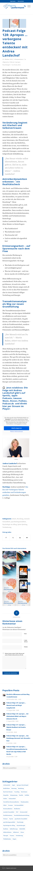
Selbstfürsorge (14, 829)
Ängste (14, 839)
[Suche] (24, 6)
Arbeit (14, 519)
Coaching (16, 792)
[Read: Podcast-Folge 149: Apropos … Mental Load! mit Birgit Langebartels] (4, 703)
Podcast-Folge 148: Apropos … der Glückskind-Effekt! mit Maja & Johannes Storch (17, 716)
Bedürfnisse (6, 788)
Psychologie (20, 822)
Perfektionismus (7, 815)
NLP (17, 812)
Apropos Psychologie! (22, 785)
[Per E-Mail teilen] (27, 537)
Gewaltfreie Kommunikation (11, 802)
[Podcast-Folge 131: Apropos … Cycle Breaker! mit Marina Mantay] (23, 585)
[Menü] (28, 6)
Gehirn (5, 798)
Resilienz (5, 829)
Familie (21, 795)
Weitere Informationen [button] (16, 431)
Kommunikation (7, 809)
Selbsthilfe (22, 829)
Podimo (22, 401)
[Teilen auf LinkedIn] (20, 537)
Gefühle (27, 795)
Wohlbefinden (7, 839)
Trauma (12, 835)
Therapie (5, 835)
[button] (3, 868)
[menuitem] (13, 1)
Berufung (20, 519)
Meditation (17, 809)
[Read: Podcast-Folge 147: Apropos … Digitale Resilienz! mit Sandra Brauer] (4, 725)
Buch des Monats (8, 792)
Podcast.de (8, 403)
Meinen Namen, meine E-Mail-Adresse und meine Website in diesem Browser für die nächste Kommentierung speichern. (14, 655)
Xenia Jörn (17, 65)
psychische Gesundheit (21, 819)
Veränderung (6, 527)
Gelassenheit (12, 798)
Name (25, 633)
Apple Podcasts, (10, 397)
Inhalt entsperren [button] (16, 428)
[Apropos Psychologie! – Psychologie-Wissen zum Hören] (14, 23)
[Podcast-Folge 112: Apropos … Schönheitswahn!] (23, 599)
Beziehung (21, 788)
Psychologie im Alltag (9, 524)
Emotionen (24, 792)
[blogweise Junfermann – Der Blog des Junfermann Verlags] (13, 6)
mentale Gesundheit (8, 812)
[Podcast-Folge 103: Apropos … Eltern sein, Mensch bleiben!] (9, 599)
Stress (22, 832)
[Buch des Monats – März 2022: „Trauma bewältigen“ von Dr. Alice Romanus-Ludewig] (9, 572)
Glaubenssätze (25, 802)
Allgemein (5, 62)
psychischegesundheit (18, 522)
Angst (13, 785)
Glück (5, 805)
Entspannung (13, 795)
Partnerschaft (23, 812)
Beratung (13, 788)
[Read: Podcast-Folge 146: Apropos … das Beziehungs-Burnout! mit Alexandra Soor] (4, 736)
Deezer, (14, 401)
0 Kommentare (18, 59)
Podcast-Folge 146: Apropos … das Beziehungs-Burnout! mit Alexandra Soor (18, 738)
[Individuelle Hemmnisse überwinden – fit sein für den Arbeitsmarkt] (9, 558)
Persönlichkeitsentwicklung (21, 815)
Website (26, 647)
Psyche (11, 819)
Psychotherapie (21, 825)
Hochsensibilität (18, 805)
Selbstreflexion (7, 832)
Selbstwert (16, 832)
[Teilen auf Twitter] (13, 537)
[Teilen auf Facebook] (6, 537)
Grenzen (10, 805)
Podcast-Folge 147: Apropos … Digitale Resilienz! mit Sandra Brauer (16, 727)
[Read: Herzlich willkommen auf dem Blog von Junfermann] (4, 695)
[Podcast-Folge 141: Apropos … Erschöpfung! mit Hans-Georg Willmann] (23, 572)
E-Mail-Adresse (26, 641)
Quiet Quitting (22, 524)
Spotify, (6, 395)
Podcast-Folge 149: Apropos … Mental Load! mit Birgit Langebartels (16, 705)
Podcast (5, 819)
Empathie (6, 795)
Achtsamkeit (6, 785)
